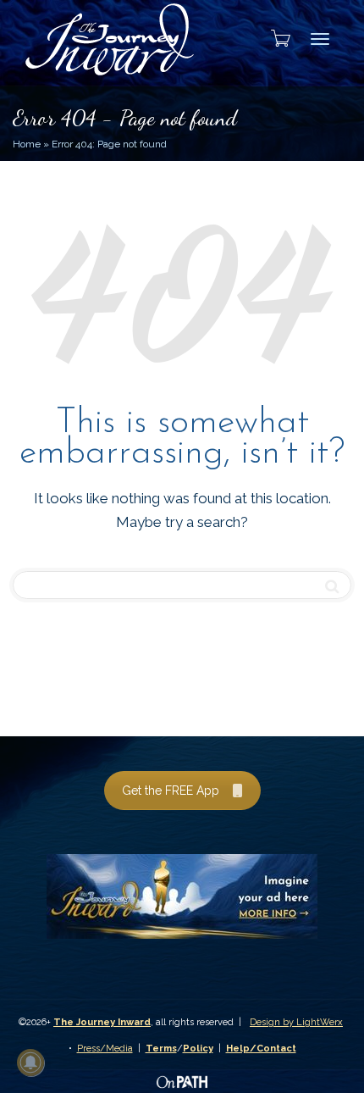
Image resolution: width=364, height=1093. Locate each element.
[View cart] (275, 38)
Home (27, 144)
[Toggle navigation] (320, 39)
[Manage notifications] (30, 1062)
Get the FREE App (170, 790)
